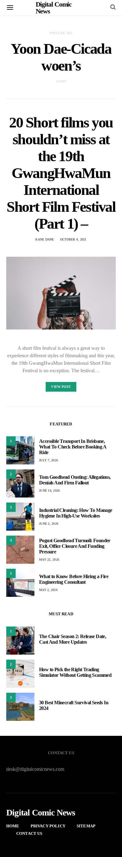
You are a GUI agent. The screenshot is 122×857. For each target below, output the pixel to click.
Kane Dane (44, 239)
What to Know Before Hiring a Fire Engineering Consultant (73, 579)
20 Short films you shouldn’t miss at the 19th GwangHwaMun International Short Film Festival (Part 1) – (61, 173)
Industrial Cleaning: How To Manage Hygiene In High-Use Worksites (75, 513)
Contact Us (29, 833)
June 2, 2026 (48, 523)
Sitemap (86, 826)
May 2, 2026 (48, 590)
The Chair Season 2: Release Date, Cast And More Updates (72, 639)
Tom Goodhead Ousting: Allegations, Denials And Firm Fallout (75, 479)
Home (12, 826)
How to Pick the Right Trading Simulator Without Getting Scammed (75, 672)
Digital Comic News (40, 812)
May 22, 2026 (49, 559)
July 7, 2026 (48, 460)
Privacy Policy (48, 826)
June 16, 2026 (49, 490)
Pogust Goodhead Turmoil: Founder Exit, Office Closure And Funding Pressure (74, 546)
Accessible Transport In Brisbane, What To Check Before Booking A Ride (72, 446)
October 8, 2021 (73, 239)
